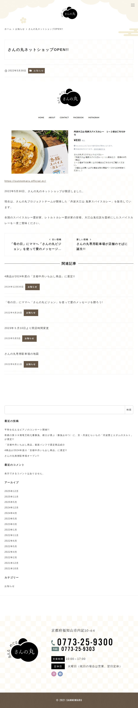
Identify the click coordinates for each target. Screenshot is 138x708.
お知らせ (39, 70)
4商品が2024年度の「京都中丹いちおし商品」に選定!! (36, 450)
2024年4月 (11, 513)
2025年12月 (12, 491)
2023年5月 (11, 518)
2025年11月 (12, 496)
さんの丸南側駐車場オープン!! (22, 456)
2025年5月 (11, 502)
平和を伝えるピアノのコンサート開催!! (27, 429)
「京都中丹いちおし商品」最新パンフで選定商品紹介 (35, 445)
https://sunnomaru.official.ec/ (25, 181)
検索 (129, 409)
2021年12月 (12, 563)
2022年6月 (11, 541)
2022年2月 (11, 557)
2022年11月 (12, 535)
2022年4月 (11, 552)
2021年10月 (12, 568)
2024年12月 (12, 507)
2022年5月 (11, 546)
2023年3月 (11, 524)
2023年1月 (11, 529)
